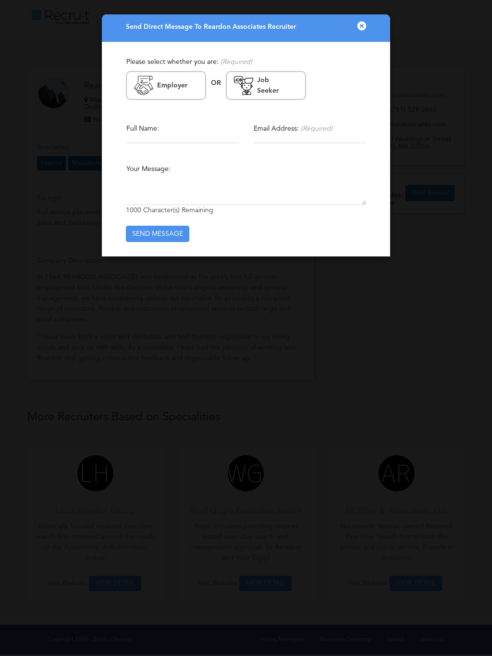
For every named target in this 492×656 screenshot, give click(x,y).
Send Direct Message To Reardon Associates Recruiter (211, 27)
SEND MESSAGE (157, 234)
